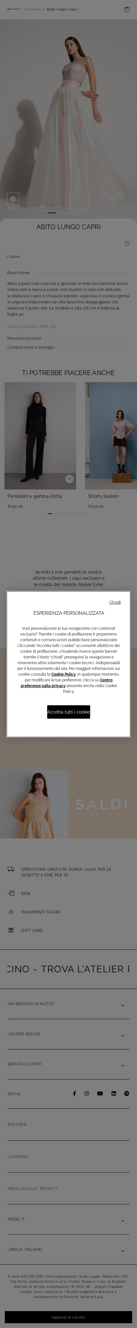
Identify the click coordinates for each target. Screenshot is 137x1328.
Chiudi (115, 602)
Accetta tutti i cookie (68, 712)
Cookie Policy (63, 674)
